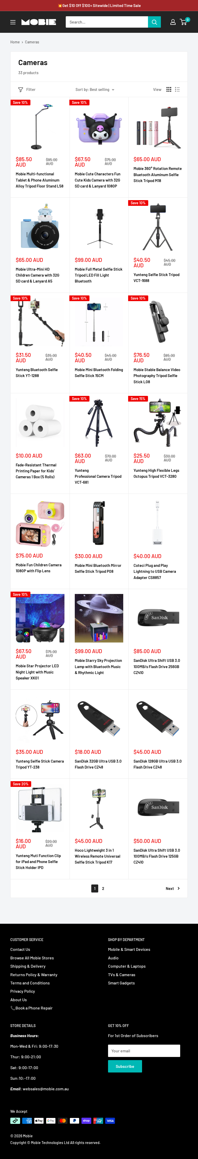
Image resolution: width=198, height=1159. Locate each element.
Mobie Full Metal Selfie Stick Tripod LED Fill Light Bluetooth (98, 275)
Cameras (32, 42)
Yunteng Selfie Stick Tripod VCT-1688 (156, 277)
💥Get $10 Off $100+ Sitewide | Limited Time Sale (99, 5)
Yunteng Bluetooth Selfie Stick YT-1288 (37, 372)
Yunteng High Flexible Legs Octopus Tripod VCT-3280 (156, 473)
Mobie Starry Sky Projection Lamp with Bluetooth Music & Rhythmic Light (98, 666)
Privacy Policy (22, 991)
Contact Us (20, 949)
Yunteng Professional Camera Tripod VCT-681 (98, 476)
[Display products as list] (177, 89)
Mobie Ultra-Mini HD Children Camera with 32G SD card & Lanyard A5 (37, 275)
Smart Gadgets (121, 982)
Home (15, 42)
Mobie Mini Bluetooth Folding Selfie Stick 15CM (99, 372)
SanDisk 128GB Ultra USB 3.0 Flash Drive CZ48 (158, 764)
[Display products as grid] (169, 89)
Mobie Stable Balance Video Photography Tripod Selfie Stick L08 (157, 375)
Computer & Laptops (127, 966)
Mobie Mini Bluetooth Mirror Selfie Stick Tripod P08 (98, 568)
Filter (31, 89)
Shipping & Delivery (28, 966)
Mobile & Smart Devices (129, 949)
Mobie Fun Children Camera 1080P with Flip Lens (39, 567)
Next (170, 888)
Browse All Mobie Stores (32, 957)
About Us (18, 999)
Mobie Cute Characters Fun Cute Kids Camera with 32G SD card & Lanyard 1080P (97, 179)
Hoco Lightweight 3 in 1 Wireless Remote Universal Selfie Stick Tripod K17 (97, 856)
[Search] (154, 22)
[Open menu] (12, 22)
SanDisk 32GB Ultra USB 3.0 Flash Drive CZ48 (98, 764)
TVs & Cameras (121, 974)
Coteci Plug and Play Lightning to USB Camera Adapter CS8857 (155, 571)
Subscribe (125, 1066)
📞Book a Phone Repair (31, 1007)
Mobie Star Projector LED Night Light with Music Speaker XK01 (37, 671)
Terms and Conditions (30, 982)
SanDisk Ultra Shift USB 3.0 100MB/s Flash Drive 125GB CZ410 (157, 856)
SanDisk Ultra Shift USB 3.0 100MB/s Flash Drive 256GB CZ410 (157, 666)
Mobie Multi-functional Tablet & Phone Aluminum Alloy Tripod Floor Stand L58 (39, 179)
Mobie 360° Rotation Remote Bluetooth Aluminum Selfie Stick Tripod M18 (158, 174)
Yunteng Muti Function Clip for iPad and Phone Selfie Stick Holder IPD (38, 861)
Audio (113, 957)
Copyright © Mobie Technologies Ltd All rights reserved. (55, 1142)
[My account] (173, 22)
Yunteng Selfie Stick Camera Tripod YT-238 (40, 764)
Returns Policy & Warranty (33, 974)
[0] (183, 22)
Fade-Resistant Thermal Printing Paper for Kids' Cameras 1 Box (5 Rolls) (36, 471)
